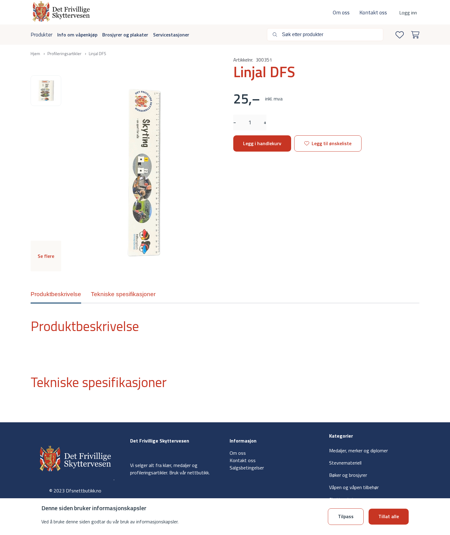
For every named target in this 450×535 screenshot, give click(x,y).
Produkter (41, 35)
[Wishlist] (398, 35)
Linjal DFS (97, 53)
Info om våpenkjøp (77, 34)
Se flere (46, 256)
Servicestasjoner (171, 34)
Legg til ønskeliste (331, 143)
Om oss (341, 12)
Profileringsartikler (64, 53)
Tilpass (346, 516)
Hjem (36, 53)
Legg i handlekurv (262, 143)
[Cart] (414, 35)
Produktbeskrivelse (56, 294)
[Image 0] (46, 90)
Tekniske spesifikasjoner (123, 294)
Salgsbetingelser (247, 467)
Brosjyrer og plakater (125, 34)
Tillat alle (388, 516)
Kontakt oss (373, 12)
